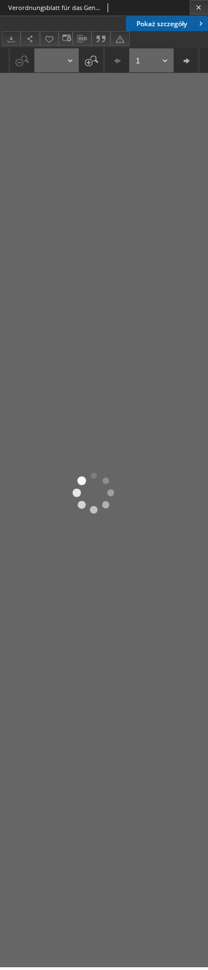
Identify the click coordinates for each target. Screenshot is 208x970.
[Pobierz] (11, 38)
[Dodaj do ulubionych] (49, 38)
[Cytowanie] (101, 38)
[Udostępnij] (30, 38)
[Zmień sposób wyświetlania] (65, 38)
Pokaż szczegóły (161, 23)
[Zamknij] (199, 7)
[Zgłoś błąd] (119, 38)
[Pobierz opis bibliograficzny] (82, 39)
